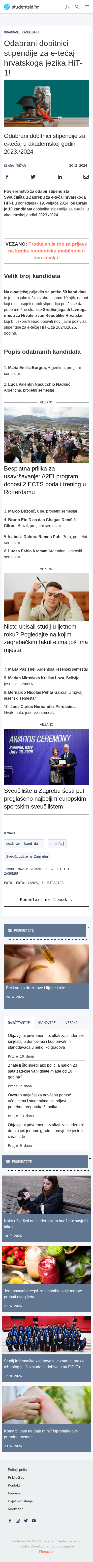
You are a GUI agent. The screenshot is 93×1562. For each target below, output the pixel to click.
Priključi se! (17, 1477)
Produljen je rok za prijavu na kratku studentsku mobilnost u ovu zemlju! (48, 250)
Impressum (17, 1493)
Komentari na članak (43, 899)
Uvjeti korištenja (20, 1501)
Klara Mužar (15, 166)
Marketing (16, 1509)
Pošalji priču (17, 1470)
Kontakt (14, 1485)
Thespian (47, 1551)
